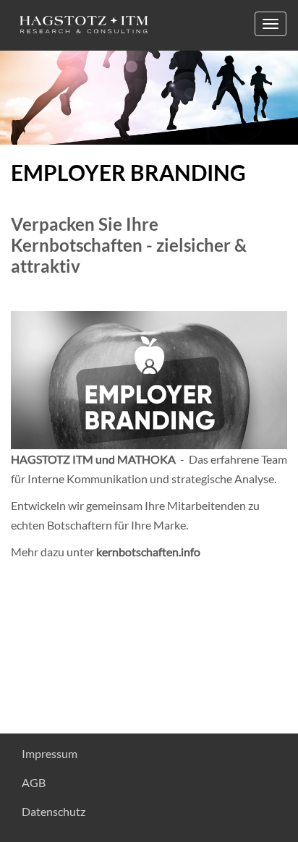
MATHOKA (146, 459)
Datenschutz (53, 811)
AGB (34, 782)
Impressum (49, 753)
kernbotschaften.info (148, 551)
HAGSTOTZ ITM (52, 459)
